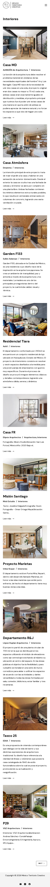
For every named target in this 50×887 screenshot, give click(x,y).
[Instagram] (25, 884)
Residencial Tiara (16, 341)
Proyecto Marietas (17, 564)
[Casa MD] (25, 43)
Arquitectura (30, 437)
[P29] (25, 801)
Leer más (7, 117)
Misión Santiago (15, 496)
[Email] (21, 884)
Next (40, 863)
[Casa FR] (25, 410)
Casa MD (10, 65)
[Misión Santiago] (25, 474)
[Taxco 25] (25, 713)
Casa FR (9, 432)
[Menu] (46, 5)
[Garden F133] (25, 231)
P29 (6, 823)
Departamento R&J (18, 638)
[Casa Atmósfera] (25, 140)
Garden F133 (12, 254)
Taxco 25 (10, 736)
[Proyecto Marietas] (25, 541)
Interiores (36, 70)
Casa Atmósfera (15, 163)
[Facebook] (30, 884)
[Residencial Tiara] (25, 319)
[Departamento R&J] (25, 615)
